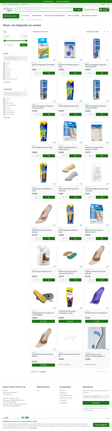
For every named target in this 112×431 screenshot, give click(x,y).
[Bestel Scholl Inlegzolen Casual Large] (49, 155)
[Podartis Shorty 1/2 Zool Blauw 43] (96, 296)
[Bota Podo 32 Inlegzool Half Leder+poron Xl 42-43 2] (70, 255)
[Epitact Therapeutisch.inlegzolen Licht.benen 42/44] (43, 89)
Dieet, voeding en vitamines (89, 15)
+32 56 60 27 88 (14, 398)
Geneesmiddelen (37, 15)
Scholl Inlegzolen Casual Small (68, 106)
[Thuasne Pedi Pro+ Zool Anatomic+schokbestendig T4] (96, 338)
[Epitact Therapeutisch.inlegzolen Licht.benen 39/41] (96, 48)
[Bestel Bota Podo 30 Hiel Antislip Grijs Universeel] (75, 197)
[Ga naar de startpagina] (8, 9)
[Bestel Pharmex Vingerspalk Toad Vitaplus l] (49, 73)
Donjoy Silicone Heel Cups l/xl (41, 271)
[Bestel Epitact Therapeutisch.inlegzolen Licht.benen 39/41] (102, 73)
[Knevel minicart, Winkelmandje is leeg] (100, 9)
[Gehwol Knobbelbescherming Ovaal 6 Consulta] (96, 172)
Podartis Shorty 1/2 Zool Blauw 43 (96, 313)
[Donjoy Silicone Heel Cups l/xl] (43, 255)
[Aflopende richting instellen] (108, 32)
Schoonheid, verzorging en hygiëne (55, 15)
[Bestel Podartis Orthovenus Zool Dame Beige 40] (102, 279)
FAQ (38, 390)
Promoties (26, 15)
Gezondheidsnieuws (14, 4)
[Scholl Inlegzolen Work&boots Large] (43, 172)
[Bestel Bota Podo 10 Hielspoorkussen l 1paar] (75, 73)
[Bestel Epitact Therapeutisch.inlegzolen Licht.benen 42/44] (49, 114)
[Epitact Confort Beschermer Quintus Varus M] (70, 131)
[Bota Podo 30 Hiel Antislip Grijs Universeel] (70, 172)
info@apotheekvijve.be (18, 400)
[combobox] (44, 9)
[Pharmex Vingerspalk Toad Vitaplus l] (43, 48)
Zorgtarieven (63, 403)
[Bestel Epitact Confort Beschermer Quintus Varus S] (102, 238)
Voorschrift (24, 4)
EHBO (22, 19)
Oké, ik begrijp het (101, 425)
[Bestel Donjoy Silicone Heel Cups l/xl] (49, 279)
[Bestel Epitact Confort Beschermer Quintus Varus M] (75, 155)
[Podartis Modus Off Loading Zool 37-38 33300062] (43, 296)
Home (4, 19)
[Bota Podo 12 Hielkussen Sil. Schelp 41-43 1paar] (96, 131)
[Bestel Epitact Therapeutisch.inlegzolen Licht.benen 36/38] (102, 114)
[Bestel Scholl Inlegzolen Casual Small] (75, 114)
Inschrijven (95, 403)
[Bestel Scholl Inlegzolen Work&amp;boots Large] (49, 197)
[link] (94, 371)
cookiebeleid (33, 428)
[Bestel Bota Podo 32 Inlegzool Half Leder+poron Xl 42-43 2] (75, 279)
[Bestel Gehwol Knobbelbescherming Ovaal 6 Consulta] (102, 197)
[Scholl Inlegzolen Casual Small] (70, 89)
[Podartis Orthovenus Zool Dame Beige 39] (43, 338)
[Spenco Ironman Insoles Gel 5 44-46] (70, 338)
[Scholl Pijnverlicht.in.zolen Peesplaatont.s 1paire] (70, 296)
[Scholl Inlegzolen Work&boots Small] (70, 213)
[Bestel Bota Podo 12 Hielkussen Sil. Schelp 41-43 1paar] (102, 155)
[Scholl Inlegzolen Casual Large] (43, 131)
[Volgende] (108, 371)
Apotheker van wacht (66, 398)
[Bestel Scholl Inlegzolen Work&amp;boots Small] (75, 238)
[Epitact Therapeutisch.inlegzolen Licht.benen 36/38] (96, 89)
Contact (5, 4)
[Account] (97, 10)
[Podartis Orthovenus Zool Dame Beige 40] (96, 255)
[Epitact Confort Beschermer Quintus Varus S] (96, 213)
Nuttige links (63, 393)
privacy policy (89, 410)
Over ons (62, 390)
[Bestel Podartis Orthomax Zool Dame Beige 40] (49, 238)
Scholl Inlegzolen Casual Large (42, 147)
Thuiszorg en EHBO (73, 15)
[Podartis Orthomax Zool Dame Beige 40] (43, 213)
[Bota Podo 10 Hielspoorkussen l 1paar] (70, 48)
